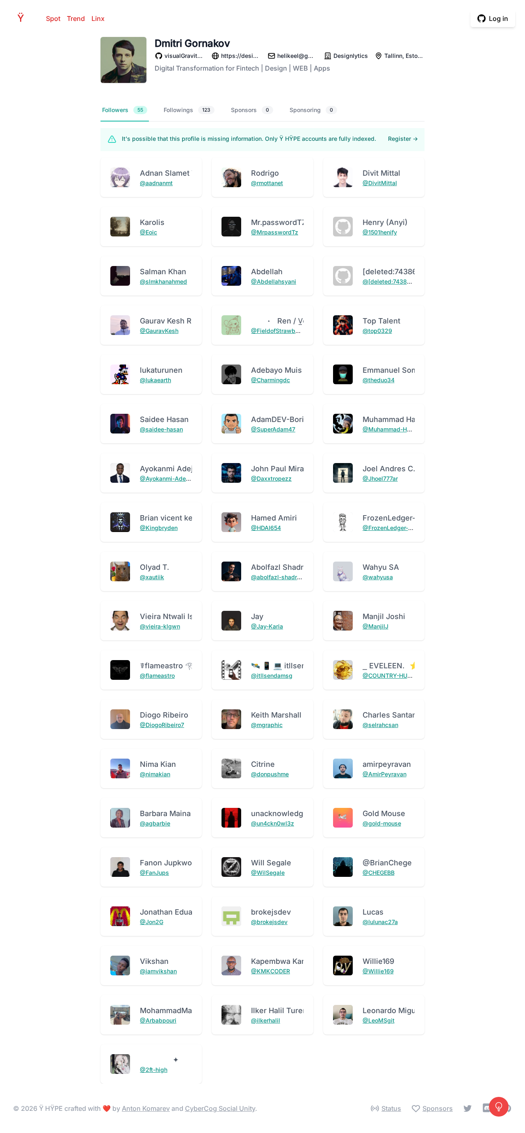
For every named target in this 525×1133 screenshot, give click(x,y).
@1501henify (380, 232)
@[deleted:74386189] (392, 281)
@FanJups (154, 872)
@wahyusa (378, 576)
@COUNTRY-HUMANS (394, 675)
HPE (23, 18)
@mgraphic (267, 724)
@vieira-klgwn (160, 626)
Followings (187, 109)
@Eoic (148, 232)
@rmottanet (267, 182)
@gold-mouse (382, 823)
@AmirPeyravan (384, 774)
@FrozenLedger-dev (390, 527)
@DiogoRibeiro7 (162, 724)
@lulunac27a (380, 921)
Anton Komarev (146, 1108)
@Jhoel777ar (380, 478)
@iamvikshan (158, 971)
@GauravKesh (159, 330)
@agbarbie (155, 823)
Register (403, 138)
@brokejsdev (269, 921)
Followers (122, 109)
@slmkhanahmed (163, 281)
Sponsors (250, 109)
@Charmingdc (270, 379)
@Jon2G (151, 921)
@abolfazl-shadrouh (279, 576)
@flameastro (157, 675)
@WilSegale (268, 872)
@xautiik (152, 576)
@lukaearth (155, 379)
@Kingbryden (159, 527)
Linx (98, 18)
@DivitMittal (380, 182)
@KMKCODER (270, 971)
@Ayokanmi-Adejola (168, 478)
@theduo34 (379, 379)
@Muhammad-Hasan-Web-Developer (414, 429)
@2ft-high (153, 1069)
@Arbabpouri (158, 1020)
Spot (53, 18)
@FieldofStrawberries (281, 330)
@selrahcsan (380, 724)
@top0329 (377, 330)
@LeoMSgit (379, 1020)
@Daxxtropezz (271, 478)
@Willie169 (378, 971)
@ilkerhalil (265, 1020)
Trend (76, 18)
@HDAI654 (266, 527)
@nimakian (155, 774)
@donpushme (270, 774)
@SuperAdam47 (273, 429)
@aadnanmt (156, 182)
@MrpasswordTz (274, 232)
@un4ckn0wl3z (272, 823)
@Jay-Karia (267, 626)
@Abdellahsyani (273, 281)
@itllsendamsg (271, 675)
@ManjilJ (375, 626)
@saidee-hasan (161, 429)
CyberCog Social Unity (220, 1108)
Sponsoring (311, 109)
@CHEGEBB (379, 872)
